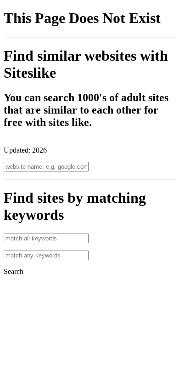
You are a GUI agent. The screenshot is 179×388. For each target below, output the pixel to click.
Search (13, 271)
